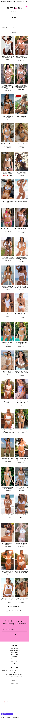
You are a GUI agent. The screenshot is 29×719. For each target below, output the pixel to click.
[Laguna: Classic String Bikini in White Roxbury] (21, 419)
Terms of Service (14, 648)
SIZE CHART (14, 656)
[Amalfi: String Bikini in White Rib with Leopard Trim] (21, 45)
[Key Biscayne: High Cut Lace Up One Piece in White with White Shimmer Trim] (7, 419)
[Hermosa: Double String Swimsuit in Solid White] (7, 360)
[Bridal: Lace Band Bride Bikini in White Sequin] (7, 189)
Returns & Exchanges (14, 650)
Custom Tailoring (14, 658)
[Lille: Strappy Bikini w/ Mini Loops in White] (7, 504)
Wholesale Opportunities (14, 660)
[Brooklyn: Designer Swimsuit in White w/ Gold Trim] (21, 189)
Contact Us (14, 685)
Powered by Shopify (15, 717)
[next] (21, 610)
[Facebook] (13, 635)
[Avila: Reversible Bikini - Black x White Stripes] (21, 104)
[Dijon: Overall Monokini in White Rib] (7, 302)
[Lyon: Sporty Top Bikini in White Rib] (7, 532)
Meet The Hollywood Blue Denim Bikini (14, 674)
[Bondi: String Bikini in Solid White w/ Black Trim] (7, 161)
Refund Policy (14, 654)
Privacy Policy (14, 661)
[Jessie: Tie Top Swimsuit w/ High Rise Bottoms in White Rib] (21, 360)
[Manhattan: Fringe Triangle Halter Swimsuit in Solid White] (21, 587)
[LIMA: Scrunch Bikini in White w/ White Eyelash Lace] (21, 504)
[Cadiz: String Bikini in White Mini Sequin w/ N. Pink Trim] (7, 217)
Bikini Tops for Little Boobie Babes (14, 676)
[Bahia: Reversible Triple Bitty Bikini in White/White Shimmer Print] (7, 132)
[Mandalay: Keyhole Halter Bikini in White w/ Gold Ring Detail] (7, 587)
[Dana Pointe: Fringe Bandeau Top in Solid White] (21, 275)
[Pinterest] (15, 635)
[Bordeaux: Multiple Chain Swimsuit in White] (21, 161)
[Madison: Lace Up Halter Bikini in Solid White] (21, 532)
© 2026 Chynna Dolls (5, 717)
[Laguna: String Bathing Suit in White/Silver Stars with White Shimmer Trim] (21, 447)
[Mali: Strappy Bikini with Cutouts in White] (7, 560)
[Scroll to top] (25, 715)
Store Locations (14, 687)
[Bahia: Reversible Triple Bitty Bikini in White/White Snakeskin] (21, 132)
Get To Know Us (14, 683)
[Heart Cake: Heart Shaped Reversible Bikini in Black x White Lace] (21, 302)
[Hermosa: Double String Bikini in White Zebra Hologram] (21, 331)
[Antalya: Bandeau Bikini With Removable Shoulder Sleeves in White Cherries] (21, 74)
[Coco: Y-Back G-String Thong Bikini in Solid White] (7, 246)
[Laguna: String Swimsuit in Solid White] (21, 476)
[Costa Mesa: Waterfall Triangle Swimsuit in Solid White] (21, 246)
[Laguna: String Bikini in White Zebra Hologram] (7, 476)
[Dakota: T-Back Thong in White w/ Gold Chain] (7, 275)
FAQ (15, 663)
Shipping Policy (14, 652)
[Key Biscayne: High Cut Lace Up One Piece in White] (7, 389)
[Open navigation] (3, 7)
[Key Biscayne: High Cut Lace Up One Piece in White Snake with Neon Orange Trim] (21, 389)
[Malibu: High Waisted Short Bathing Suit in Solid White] (21, 560)
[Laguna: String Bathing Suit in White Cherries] (7, 447)
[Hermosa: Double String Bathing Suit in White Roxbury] (7, 331)
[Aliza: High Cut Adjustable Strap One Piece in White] (7, 45)
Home (12, 11)
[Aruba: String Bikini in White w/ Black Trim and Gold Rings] (7, 104)
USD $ (7, 702)
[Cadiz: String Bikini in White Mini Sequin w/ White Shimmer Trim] (21, 217)
